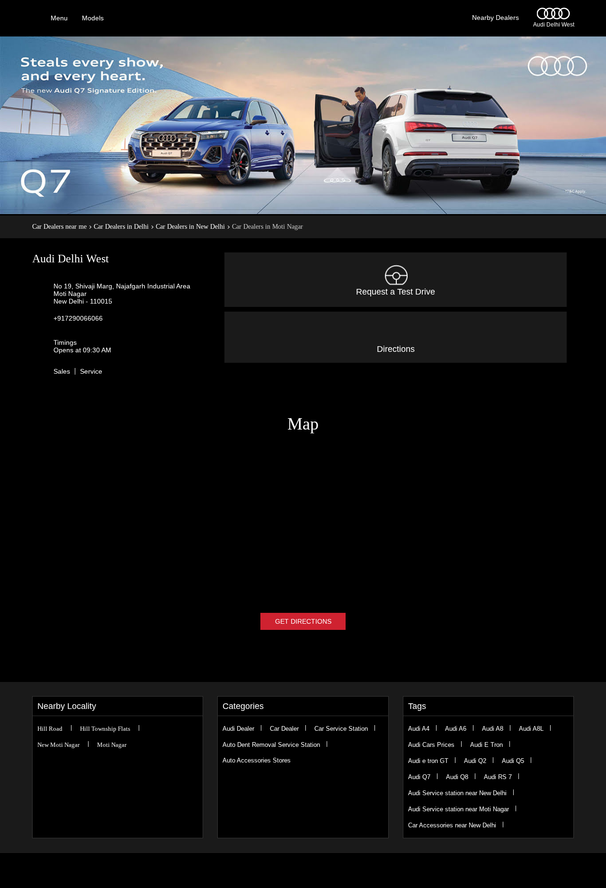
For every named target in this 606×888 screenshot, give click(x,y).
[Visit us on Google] (286, 870)
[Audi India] (553, 17)
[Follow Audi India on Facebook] (274, 870)
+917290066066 (78, 318)
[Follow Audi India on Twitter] (297, 870)
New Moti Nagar (58, 744)
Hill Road (49, 728)
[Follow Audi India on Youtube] (320, 870)
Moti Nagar (111, 744)
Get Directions (303, 621)
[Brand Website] (331, 870)
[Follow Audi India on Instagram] (308, 870)
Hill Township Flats (105, 728)
